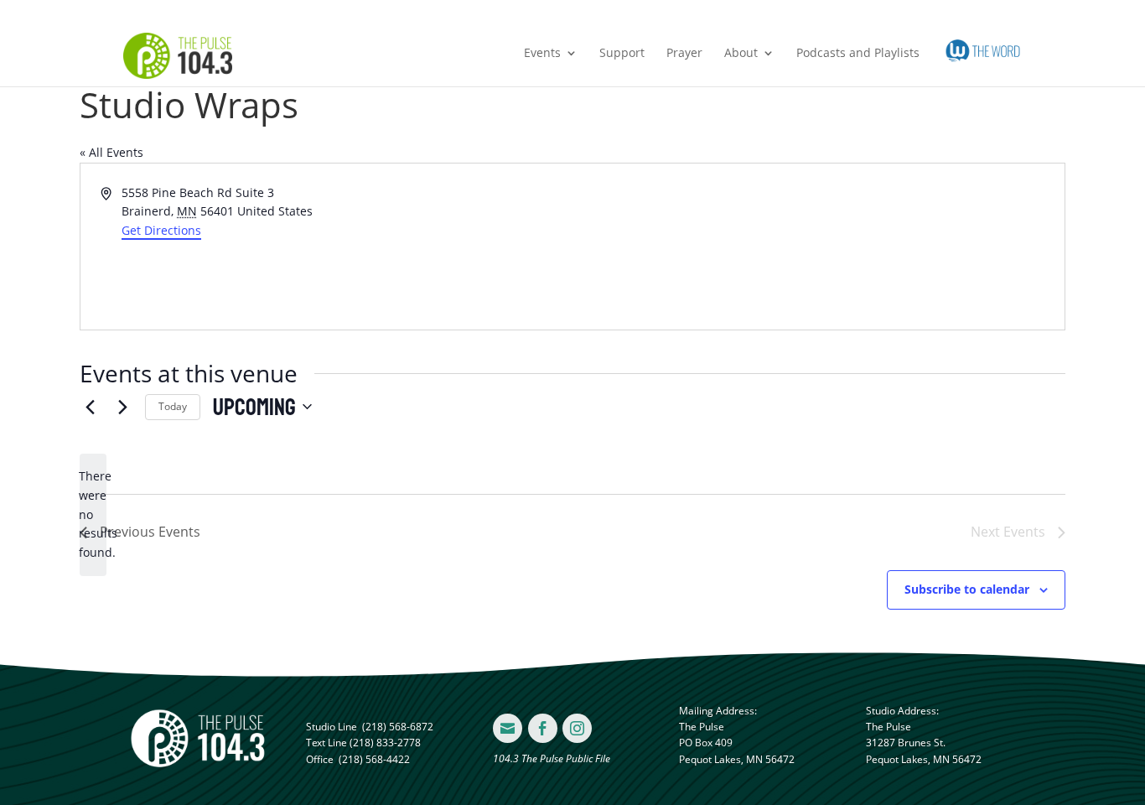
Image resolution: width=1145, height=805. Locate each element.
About (741, 53)
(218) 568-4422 (374, 759)
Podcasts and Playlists (858, 53)
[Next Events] (122, 407)
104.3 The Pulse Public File (551, 758)
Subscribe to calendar (966, 589)
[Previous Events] (90, 407)
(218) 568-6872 (397, 726)
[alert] (93, 514)
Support (622, 53)
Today (172, 406)
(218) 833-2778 (385, 742)
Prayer (684, 53)
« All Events (111, 152)
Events (542, 53)
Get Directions (161, 230)
